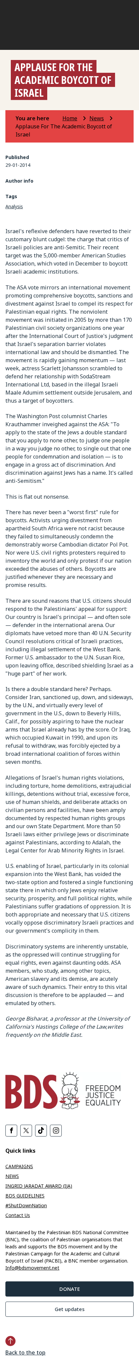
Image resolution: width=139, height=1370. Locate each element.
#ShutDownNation (26, 1205)
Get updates (70, 1309)
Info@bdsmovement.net (32, 1268)
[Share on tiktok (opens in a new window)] (41, 1131)
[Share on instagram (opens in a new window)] (56, 1131)
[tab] (38, 118)
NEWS (12, 1176)
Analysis (14, 206)
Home (69, 118)
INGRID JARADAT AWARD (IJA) (38, 1186)
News (96, 118)
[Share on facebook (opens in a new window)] (11, 1131)
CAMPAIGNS (19, 1166)
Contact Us (17, 1215)
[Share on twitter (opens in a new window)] (26, 1131)
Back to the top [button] (25, 1352)
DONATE (69, 1288)
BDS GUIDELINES (25, 1195)
